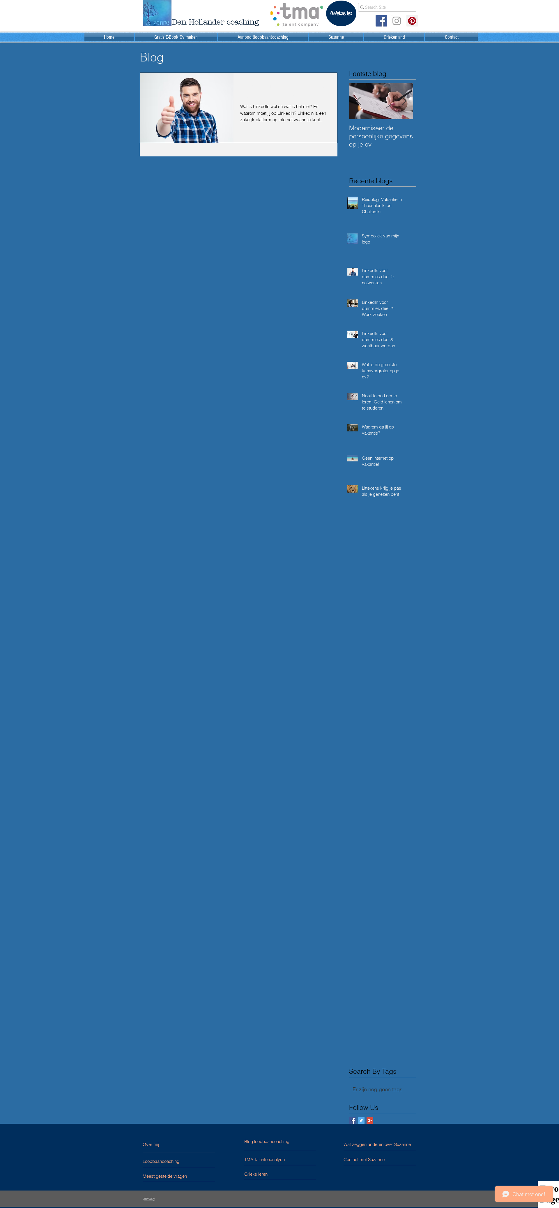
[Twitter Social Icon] (361, 1120)
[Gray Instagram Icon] (396, 21)
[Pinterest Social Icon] (412, 21)
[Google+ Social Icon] (370, 1120)
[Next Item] (403, 101)
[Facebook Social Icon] (381, 21)
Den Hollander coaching (215, 22)
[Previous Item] (358, 101)
